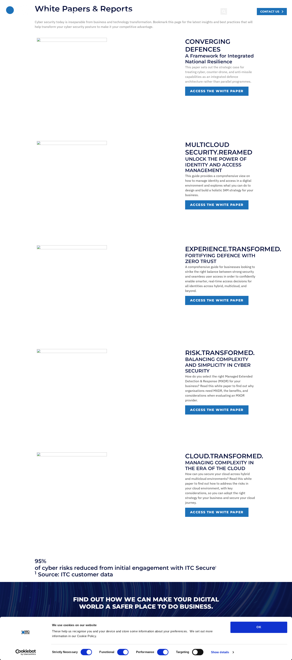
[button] (223, 11)
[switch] (123, 652)
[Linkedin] (247, 11)
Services (71, 11)
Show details (220, 652)
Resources (98, 11)
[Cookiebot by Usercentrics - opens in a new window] (25, 652)
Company (127, 11)
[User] (239, 11)
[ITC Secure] (247, 568)
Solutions (45, 11)
